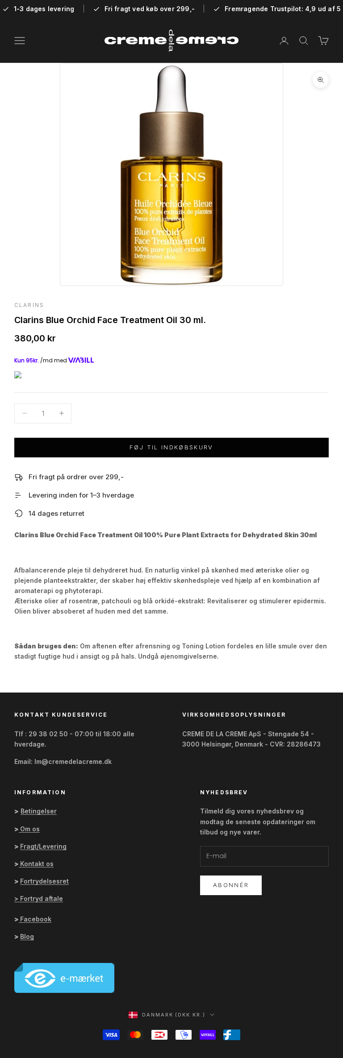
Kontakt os (37, 863)
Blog (27, 936)
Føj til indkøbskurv (171, 447)
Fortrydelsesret (44, 881)
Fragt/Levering (43, 846)
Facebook (35, 919)
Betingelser (39, 811)
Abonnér (231, 884)
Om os (30, 829)
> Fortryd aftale (38, 898)
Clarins (29, 305)
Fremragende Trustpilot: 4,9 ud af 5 (283, 9)
